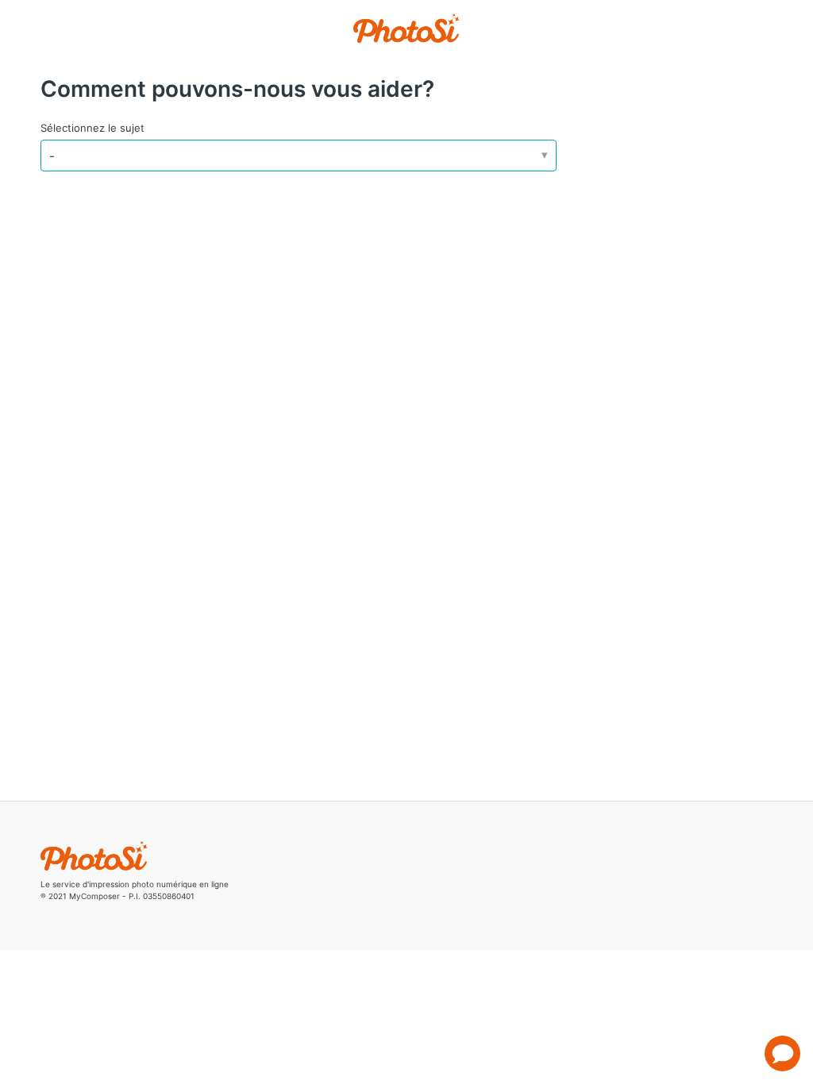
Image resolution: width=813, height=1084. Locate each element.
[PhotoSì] (406, 28)
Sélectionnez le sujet (92, 127)
